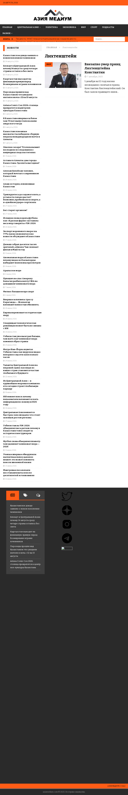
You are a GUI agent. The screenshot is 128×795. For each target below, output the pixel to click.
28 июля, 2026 (11, 190)
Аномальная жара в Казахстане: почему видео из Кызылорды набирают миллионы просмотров (21, 260)
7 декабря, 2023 (95, 76)
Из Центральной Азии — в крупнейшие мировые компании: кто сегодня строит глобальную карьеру (21, 385)
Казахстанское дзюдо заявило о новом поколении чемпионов (20, 56)
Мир (83, 27)
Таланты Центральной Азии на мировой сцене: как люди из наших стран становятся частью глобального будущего (21, 369)
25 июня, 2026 (10, 345)
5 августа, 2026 (11, 143)
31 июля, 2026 (10, 156)
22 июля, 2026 (10, 227)
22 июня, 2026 (11, 377)
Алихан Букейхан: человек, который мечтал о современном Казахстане (21, 173)
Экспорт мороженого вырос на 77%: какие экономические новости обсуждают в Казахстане (21, 234)
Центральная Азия (28, 27)
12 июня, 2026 (10, 479)
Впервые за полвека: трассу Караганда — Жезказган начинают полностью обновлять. (21, 302)
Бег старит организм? (15, 210)
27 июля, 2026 (11, 206)
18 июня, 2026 (10, 408)
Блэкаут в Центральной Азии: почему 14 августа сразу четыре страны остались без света (20, 68)
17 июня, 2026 (10, 421)
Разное (6, 33)
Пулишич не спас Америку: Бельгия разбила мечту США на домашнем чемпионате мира (20, 281)
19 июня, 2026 (10, 392)
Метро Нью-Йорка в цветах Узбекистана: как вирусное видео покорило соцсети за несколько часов (21, 353)
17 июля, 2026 (10, 240)
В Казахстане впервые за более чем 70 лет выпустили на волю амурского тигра (20, 121)
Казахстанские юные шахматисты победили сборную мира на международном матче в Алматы (21, 135)
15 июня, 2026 (10, 450)
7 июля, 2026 (10, 287)
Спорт (94, 27)
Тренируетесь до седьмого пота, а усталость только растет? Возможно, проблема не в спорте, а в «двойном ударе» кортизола (21, 198)
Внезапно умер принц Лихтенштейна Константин (103, 68)
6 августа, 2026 (11, 114)
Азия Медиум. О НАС (116, 786)
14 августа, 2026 (11, 75)
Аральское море (12, 270)
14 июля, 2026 (10, 266)
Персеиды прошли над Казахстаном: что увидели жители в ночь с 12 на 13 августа (20, 94)
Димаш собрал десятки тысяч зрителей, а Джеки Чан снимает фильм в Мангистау (21, 247)
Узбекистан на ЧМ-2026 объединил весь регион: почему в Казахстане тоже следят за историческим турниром (21, 429)
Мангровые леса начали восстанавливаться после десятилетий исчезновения (18, 473)
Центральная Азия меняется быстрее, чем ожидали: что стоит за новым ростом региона (21, 415)
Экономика (69, 27)
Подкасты (108, 27)
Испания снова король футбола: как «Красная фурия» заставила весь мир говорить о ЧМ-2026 (20, 220)
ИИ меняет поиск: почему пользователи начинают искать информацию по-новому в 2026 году (20, 400)
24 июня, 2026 (11, 361)
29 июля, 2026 (10, 180)
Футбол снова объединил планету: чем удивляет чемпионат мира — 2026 (21, 444)
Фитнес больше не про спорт (18, 291)
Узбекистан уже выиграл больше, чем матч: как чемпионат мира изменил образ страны (21, 339)
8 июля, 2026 (10, 274)
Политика (52, 27)
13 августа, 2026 (11, 88)
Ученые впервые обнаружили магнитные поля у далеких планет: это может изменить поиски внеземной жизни (19, 458)
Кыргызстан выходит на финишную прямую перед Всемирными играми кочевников (22, 81)
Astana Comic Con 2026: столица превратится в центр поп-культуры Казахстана (20, 108)
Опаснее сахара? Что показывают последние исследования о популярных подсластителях (21, 150)
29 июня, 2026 (11, 308)
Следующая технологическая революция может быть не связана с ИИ (22, 325)
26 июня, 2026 (11, 332)
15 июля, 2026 (10, 253)
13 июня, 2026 (10, 466)
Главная (7, 27)
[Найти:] (109, 39)
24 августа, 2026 (11, 61)
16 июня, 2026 (10, 437)
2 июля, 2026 (10, 295)
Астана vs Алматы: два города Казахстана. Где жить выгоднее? (21, 161)
